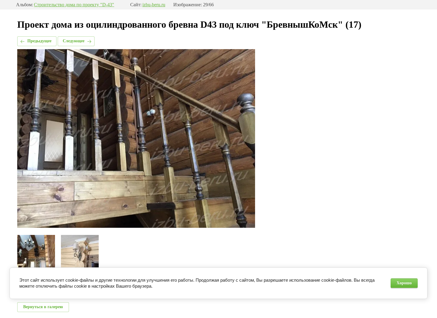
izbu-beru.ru (153, 4)
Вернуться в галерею (43, 307)
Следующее (73, 41)
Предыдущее (39, 41)
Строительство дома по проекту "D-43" (74, 4)
